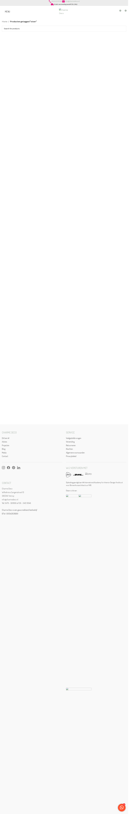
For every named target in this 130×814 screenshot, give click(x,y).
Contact (5, 456)
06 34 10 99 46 (57, 1)
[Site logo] (64, 11)
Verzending (70, 441)
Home (4, 21)
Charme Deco (7, 488)
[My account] (114, 11)
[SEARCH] (123, 29)
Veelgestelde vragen (73, 438)
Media (4, 452)
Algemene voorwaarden (75, 452)
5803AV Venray (8, 496)
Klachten (69, 449)
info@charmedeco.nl (72, 1)
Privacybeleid (71, 456)
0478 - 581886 (11, 503)
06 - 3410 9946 (25, 503)
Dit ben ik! (5, 438)
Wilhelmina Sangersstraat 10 (13, 492)
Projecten (5, 445)
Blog (3, 449)
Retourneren (71, 445)
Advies (4, 441)
